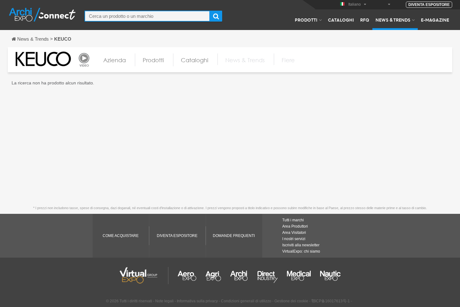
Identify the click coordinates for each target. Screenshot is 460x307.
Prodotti (306, 20)
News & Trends (393, 20)
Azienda (114, 60)
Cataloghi (341, 20)
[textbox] (147, 16)
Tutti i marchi (293, 220)
